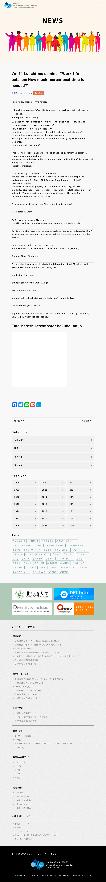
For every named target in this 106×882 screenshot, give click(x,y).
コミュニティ (80, 563)
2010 (44, 518)
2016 (44, 504)
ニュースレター (63, 550)
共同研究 (18, 554)
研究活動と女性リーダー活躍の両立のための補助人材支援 (38, 645)
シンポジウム (68, 567)
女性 (16, 559)
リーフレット (20, 766)
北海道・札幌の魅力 (23, 808)
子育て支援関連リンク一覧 (25, 664)
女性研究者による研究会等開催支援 (29, 683)
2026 (17, 483)
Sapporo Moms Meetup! (24, 256)
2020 (17, 497)
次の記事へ (86, 421)
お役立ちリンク (21, 804)
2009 (72, 518)
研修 (80, 559)
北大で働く (18, 788)
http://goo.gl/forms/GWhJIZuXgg (31, 283)
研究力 (58, 554)
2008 (17, 525)
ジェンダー (83, 554)
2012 (72, 511)
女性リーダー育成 (76, 545)
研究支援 (35, 541)
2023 (17, 490)
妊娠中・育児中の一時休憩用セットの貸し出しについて (37, 652)
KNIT (44, 567)
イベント (18, 457)
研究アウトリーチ (22, 572)
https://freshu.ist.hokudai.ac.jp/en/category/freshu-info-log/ (43, 298)
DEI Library (19, 747)
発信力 (54, 572)
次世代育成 (18, 708)
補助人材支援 (20, 541)
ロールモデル (40, 572)
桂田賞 (17, 550)
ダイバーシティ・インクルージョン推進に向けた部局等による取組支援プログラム (48, 743)
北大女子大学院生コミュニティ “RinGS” (31, 717)
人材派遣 (40, 563)
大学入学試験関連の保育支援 (26, 660)
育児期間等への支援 (23, 648)
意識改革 (53, 563)
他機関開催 (48, 541)
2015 (72, 504)
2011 (17, 518)
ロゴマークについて (23, 831)
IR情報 (17, 778)
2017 (17, 504)
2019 (44, 497)
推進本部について (21, 816)
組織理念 (18, 827)
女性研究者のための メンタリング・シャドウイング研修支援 (39, 679)
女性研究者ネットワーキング (26, 694)
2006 (72, 525)
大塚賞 (65, 572)
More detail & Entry (22, 212)
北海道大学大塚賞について (25, 713)
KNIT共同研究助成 (22, 687)
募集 (16, 448)
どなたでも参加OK (22, 545)
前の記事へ (19, 421)
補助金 (28, 563)
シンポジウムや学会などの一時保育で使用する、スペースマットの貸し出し (45, 656)
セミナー (83, 567)
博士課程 (38, 559)
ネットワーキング (33, 550)
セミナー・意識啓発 (23, 736)
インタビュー (44, 554)
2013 (44, 511)
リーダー (69, 554)
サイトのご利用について (23, 854)
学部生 (38, 545)
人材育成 (66, 563)
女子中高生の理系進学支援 (25, 721)
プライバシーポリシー (48, 854)
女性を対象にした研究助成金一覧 (28, 690)
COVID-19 (32, 567)
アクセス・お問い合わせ (24, 839)
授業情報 (18, 740)
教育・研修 (18, 731)
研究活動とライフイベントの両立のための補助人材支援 (37, 641)
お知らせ (39, 93)
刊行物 (17, 774)
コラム (30, 554)
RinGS (55, 567)
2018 (72, 497)
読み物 (61, 541)
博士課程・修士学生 (55, 545)
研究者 (26, 559)
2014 (17, 511)
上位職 (48, 550)
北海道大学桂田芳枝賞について (27, 698)
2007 (44, 525)
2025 (44, 483)
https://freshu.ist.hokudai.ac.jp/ (34, 317)
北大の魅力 (19, 793)
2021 (72, 490)
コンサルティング (66, 559)
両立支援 (18, 567)
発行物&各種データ (21, 757)
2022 (44, 490)
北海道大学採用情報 (23, 800)
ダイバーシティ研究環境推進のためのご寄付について (36, 835)
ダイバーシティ (81, 550)
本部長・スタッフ (22, 824)
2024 (72, 483)
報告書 (17, 770)
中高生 (50, 559)
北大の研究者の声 (22, 796)
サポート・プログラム (23, 627)
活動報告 (18, 465)
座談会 (17, 563)
